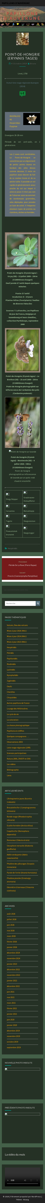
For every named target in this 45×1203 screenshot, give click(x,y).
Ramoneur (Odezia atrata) (18, 840)
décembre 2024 (13, 952)
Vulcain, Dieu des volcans (17, 625)
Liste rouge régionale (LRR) (18, 747)
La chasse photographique (18, 725)
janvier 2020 (12, 1025)
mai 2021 (10, 997)
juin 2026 (10, 925)
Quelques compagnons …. (18, 736)
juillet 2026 (11, 919)
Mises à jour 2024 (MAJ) (16, 636)
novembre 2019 (13, 1036)
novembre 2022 (13, 975)
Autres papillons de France (18, 703)
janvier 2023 (12, 964)
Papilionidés (12, 658)
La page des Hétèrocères (17, 708)
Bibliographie (13, 769)
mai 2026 (10, 930)
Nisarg (26, 1199)
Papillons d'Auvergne (16, 3)
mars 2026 (11, 936)
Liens (9, 775)
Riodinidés (11, 664)
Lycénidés (11, 669)
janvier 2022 (12, 980)
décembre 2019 (13, 1030)
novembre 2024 (13, 958)
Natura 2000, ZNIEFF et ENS (18, 758)
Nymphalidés (12, 675)
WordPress (36, 1196)
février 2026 (12, 941)
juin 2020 (10, 1019)
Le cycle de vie (13, 714)
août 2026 (11, 914)
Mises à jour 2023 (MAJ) (16, 642)
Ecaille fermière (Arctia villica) (20, 825)
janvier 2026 (12, 947)
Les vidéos (11, 764)
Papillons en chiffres (15, 731)
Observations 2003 (15, 742)
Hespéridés (12, 548)
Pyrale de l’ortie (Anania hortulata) (22, 872)
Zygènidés (11, 680)
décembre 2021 (13, 986)
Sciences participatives (16, 753)
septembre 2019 (14, 1047)
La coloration (12, 719)
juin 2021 (10, 991)
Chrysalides (12, 697)
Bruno (33, 63)
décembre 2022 (13, 969)
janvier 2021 (12, 1014)
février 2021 (12, 1008)
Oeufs (9, 686)
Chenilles (11, 692)
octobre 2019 (12, 1041)
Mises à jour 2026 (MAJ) (16, 630)
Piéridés (10, 653)
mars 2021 (11, 1003)
